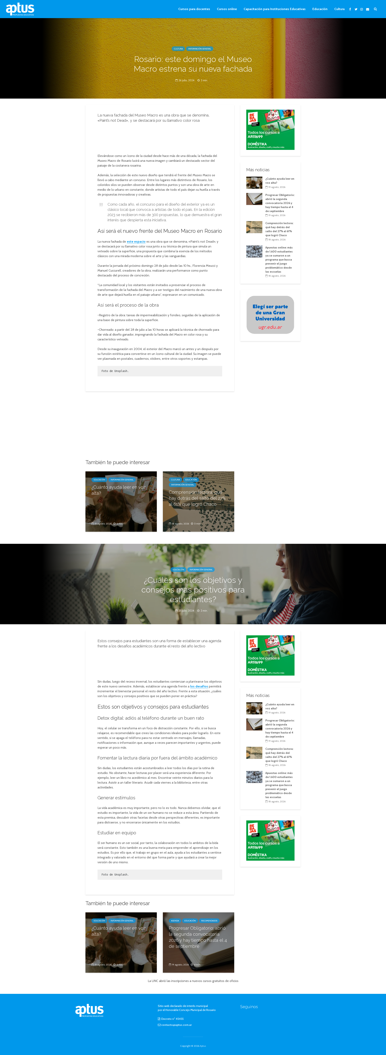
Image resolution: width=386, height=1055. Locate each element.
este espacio (136, 241)
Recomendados (209, 920)
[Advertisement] (160, 137)
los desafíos (199, 686)
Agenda (175, 920)
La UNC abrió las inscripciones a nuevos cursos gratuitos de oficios (193, 981)
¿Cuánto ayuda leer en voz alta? (118, 490)
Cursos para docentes (194, 9)
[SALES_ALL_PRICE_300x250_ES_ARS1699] (270, 129)
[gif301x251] (270, 314)
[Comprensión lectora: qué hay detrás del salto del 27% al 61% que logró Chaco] (254, 227)
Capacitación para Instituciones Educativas (275, 9)
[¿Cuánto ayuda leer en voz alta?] (121, 501)
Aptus (203, 1045)
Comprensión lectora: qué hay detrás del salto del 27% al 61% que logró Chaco (197, 498)
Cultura (339, 9)
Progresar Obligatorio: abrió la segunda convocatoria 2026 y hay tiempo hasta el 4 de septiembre (280, 203)
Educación (319, 9)
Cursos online (227, 9)
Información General (199, 48)
